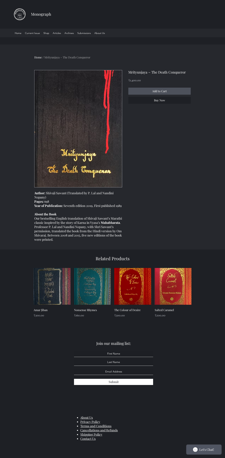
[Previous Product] (28, 286)
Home (38, 57)
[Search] (195, 19)
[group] (112, 295)
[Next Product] (196, 286)
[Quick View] (52, 286)
